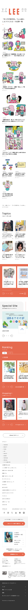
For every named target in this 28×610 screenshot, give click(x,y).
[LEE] (14, 12)
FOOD (5, 449)
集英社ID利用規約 (17, 560)
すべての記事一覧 (7, 462)
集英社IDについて (5, 562)
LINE (24, 513)
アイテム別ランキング (19, 424)
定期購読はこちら (14, 554)
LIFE (4, 451)
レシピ (9, 353)
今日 (5, 353)
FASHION (6, 444)
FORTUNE (6, 458)
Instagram (8, 513)
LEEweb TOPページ (14, 435)
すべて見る (21, 293)
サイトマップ (4, 559)
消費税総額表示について (6, 566)
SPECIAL (5, 460)
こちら (9, 577)
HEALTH (5, 453)
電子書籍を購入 (17, 542)
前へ (3, 293)
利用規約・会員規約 (18, 562)
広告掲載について (17, 559)
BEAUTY (5, 447)
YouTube (16, 513)
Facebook (4, 513)
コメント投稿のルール (6, 563)
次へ (11, 293)
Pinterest (20, 513)
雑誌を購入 (16, 544)
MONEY (5, 455)
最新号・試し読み (17, 540)
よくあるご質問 (5, 560)
